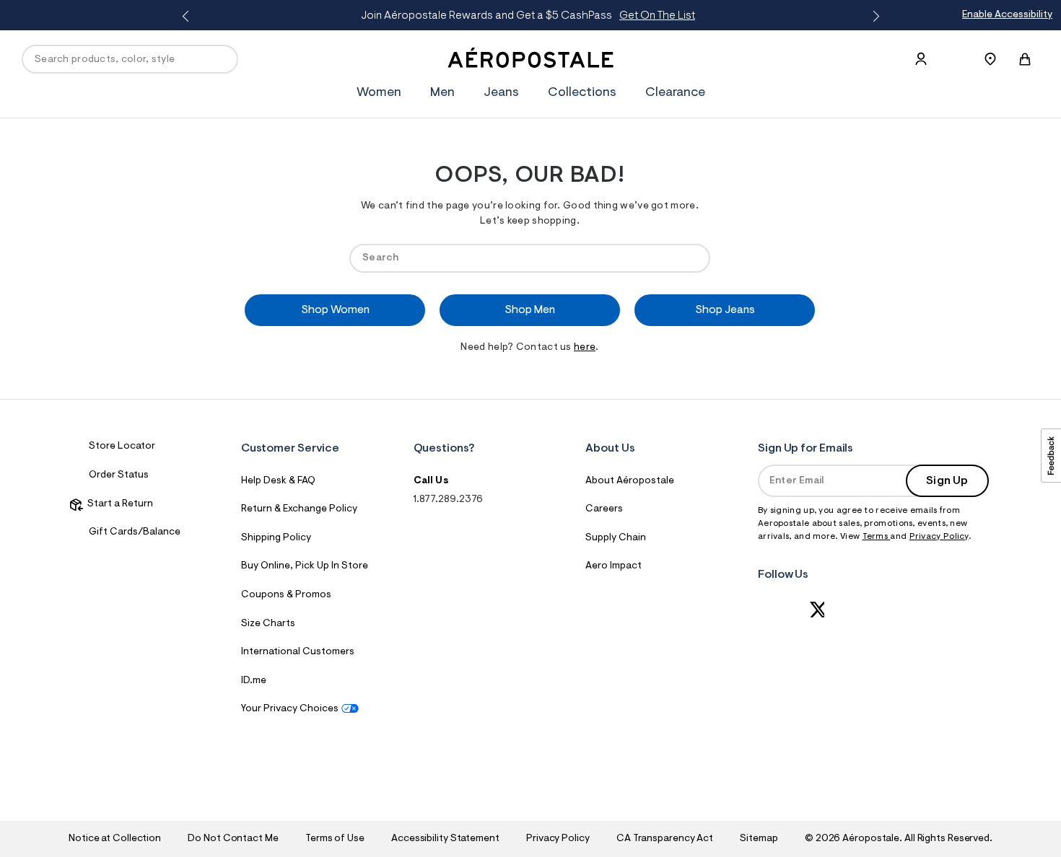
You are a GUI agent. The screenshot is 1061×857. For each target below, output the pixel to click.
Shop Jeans (725, 310)
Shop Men (530, 310)
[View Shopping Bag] (1024, 59)
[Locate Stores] (990, 59)
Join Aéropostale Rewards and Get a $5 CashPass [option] (528, 16)
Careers (604, 509)
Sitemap (758, 839)
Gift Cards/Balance (134, 532)
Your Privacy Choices (290, 709)
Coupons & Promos (286, 595)
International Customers (297, 652)
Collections (582, 93)
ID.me (253, 681)
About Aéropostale (629, 481)
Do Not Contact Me (233, 839)
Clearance (675, 93)
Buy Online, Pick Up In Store (304, 566)
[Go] (692, 258)
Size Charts (268, 624)
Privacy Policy (939, 536)
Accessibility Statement (445, 839)
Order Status (119, 475)
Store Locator (122, 446)
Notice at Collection (115, 839)
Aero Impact (613, 566)
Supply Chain (615, 538)
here (584, 348)
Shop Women (335, 310)
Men (442, 93)
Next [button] (873, 16)
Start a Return (118, 504)
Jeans (501, 93)
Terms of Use (334, 839)
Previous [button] (187, 16)
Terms (877, 536)
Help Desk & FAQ (278, 481)
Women (379, 93)
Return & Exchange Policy (299, 509)
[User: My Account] (921, 59)
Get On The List (657, 16)
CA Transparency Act (664, 839)
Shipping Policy (276, 538)
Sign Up (947, 481)
